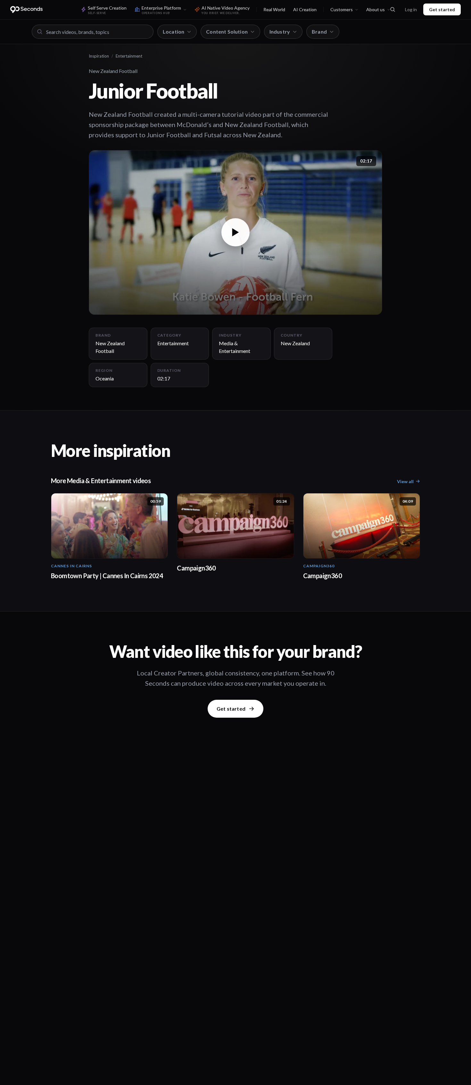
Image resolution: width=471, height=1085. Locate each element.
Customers (341, 9)
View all (405, 481)
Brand (319, 31)
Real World (274, 9)
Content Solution (227, 31)
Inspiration (99, 56)
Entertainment (129, 56)
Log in (411, 9)
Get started (442, 9)
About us (375, 9)
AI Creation (305, 9)
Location (173, 31)
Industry (279, 31)
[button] (235, 232)
